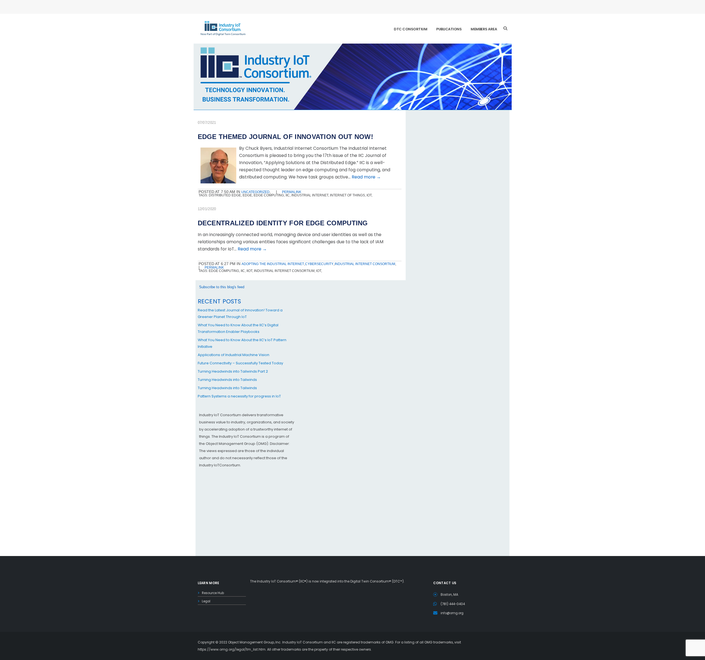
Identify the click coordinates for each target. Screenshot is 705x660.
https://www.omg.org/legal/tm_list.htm (231, 649)
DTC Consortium (410, 29)
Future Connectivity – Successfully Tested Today (240, 363)
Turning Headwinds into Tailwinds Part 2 (233, 371)
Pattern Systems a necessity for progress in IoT (239, 396)
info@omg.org (452, 613)
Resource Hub (213, 593)
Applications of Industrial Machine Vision (233, 354)
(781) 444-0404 (453, 604)
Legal (206, 601)
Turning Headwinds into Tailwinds (227, 379)
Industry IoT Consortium (352, 330)
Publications (449, 29)
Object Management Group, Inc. (254, 642)
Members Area (484, 29)
